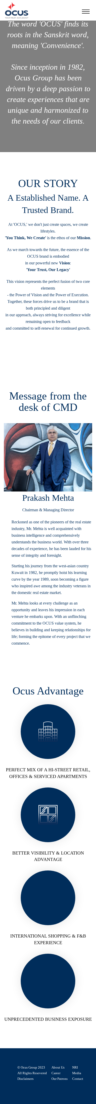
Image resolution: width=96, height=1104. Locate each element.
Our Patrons (59, 1079)
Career (55, 1073)
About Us (58, 1067)
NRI (75, 1067)
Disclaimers (25, 1079)
